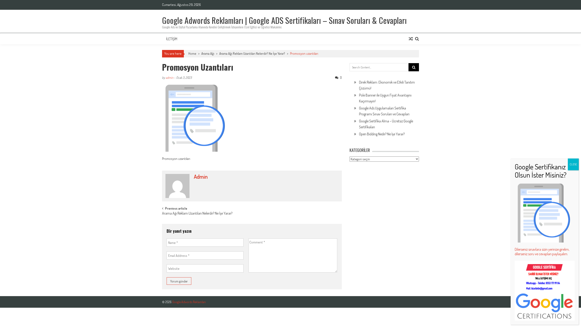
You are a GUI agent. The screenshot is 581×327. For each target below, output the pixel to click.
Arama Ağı (207, 53)
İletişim (171, 39)
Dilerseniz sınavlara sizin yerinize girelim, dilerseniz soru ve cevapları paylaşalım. (542, 251)
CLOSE (573, 164)
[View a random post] (411, 38)
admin (169, 77)
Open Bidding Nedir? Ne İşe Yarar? (382, 134)
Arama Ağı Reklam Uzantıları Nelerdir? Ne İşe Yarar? (252, 53)
